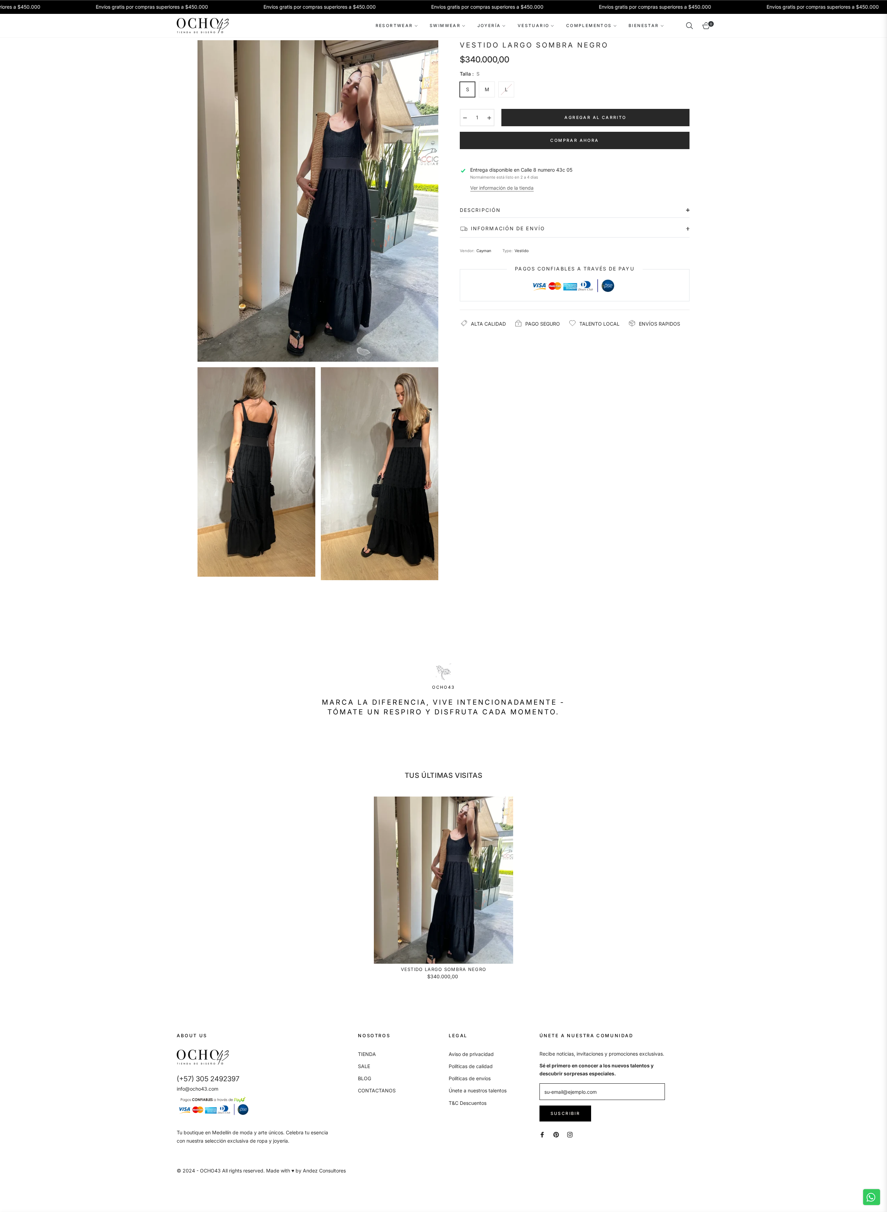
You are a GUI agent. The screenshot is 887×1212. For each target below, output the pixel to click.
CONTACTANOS (377, 1090)
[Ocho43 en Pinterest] (556, 1134)
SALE (364, 1066)
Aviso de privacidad (471, 1054)
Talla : (470, 74)
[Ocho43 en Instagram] (570, 1134)
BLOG (364, 1078)
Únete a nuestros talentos (478, 1090)
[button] (689, 25)
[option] (318, 201)
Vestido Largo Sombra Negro (443, 969)
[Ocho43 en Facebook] (542, 1134)
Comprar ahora (574, 140)
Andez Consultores (324, 1171)
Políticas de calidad (471, 1066)
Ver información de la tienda (502, 188)
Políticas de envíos (470, 1078)
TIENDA (367, 1054)
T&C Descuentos (467, 1103)
